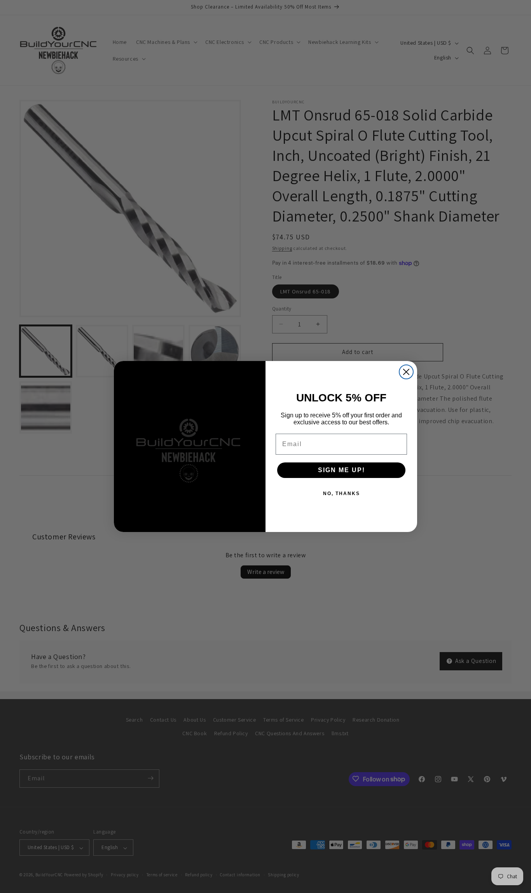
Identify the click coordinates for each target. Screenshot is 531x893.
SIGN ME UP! (341, 470)
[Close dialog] (406, 372)
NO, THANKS (341, 493)
